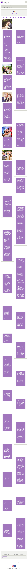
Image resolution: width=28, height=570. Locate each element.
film (14, 5)
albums (17, 5)
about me (6, 5)
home (3, 5)
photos (11, 5)
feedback (3, 7)
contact (10, 7)
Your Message (16, 554)
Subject (9, 554)
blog (7, 7)
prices (21, 5)
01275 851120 (13, 13)
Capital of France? (22, 554)
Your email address (4, 554)
